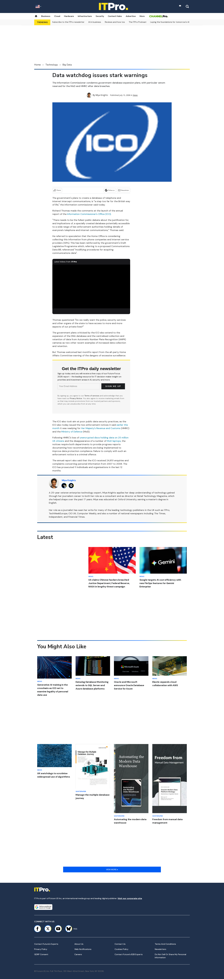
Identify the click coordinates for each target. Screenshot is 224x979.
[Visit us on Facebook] (37, 928)
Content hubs (115, 16)
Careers (78, 954)
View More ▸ (112, 869)
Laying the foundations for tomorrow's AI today (173, 22)
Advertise (131, 16)
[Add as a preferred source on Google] (43, 907)
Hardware (69, 16)
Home (37, 64)
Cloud (57, 16)
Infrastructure (85, 16)
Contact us (120, 944)
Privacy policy (40, 949)
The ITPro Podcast (137, 22)
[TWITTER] (65, 485)
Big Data (67, 64)
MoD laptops (114, 441)
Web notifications (82, 949)
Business (45, 16)
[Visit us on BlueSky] (67, 928)
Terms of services (92, 395)
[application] (91, 286)
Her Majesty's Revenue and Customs (100, 428)
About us (78, 944)
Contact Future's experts (46, 944)
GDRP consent (41, 954)
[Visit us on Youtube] (58, 928)
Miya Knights (102, 95)
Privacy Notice (76, 398)
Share (59, 190)
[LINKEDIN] (72, 485)
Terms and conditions (165, 944)
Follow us (111, 190)
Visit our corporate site (130, 898)
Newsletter (125, 190)
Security (100, 16)
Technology (51, 64)
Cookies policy (121, 949)
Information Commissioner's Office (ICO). (89, 214)
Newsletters (160, 949)
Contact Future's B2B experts (129, 954)
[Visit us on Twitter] (48, 928)
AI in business (94, 22)
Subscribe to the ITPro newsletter (68, 22)
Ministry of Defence (71, 431)
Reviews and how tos (115, 22)
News (135, 95)
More (142, 16)
